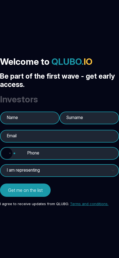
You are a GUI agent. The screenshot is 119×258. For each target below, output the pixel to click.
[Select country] (7, 153)
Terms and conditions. (89, 204)
